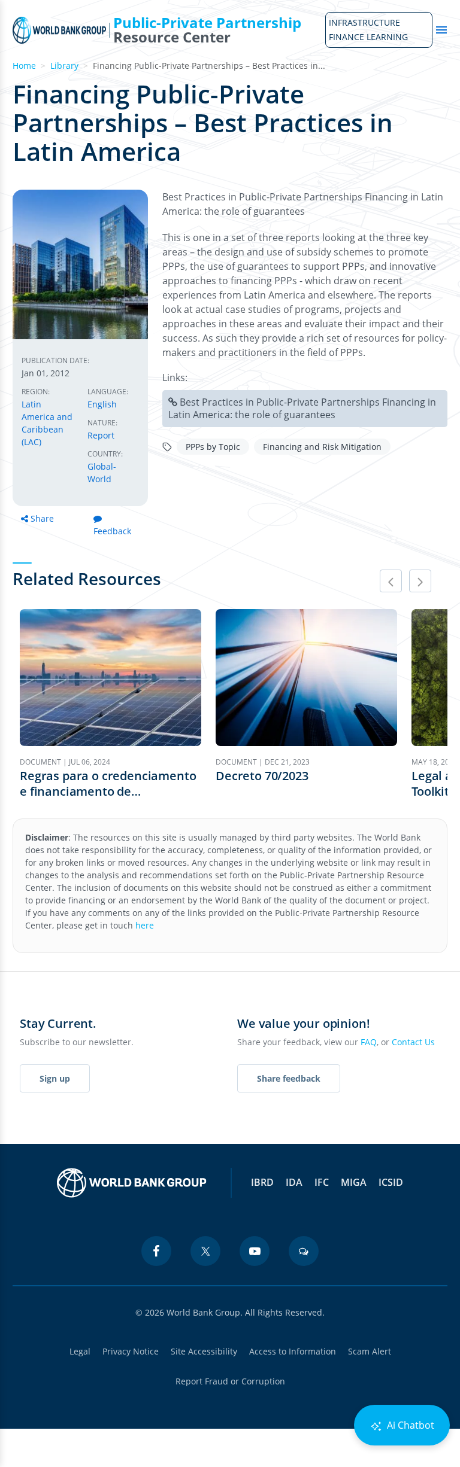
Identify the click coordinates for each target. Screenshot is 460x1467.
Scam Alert (369, 1351)
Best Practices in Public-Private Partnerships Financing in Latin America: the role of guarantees (302, 408)
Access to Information (292, 1351)
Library (64, 65)
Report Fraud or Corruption (230, 1381)
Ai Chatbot (409, 1425)
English (102, 404)
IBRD (262, 1182)
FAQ (369, 1042)
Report (100, 435)
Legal (79, 1351)
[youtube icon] (255, 1251)
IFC (321, 1182)
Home (24, 65)
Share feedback (288, 1078)
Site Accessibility (204, 1351)
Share (42, 518)
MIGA (354, 1182)
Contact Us (413, 1042)
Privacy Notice (130, 1351)
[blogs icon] (304, 1251)
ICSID (391, 1182)
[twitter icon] (205, 1251)
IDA (294, 1182)
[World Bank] (132, 1183)
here (144, 925)
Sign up (55, 1078)
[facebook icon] (156, 1251)
